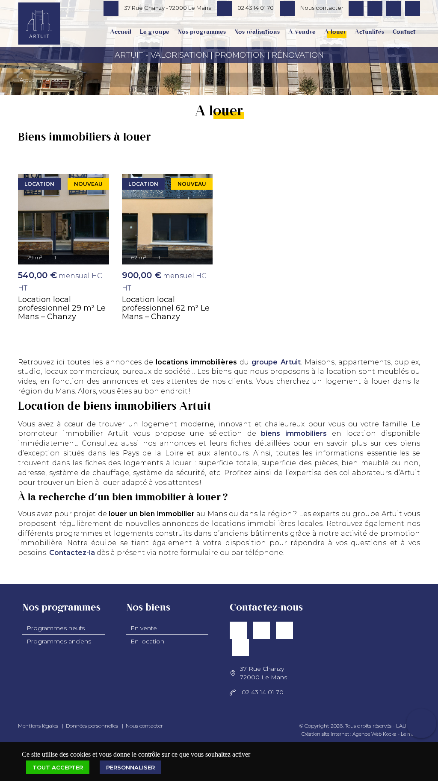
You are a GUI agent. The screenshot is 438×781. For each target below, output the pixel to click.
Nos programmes (202, 32)
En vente (143, 628)
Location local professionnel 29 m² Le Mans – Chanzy (62, 308)
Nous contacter (144, 725)
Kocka (390, 734)
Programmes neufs (56, 628)
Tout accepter (58, 767)
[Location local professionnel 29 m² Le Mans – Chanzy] (63, 219)
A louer (335, 32)
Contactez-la (72, 553)
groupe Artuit (276, 362)
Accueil (120, 32)
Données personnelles (92, 725)
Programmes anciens (59, 641)
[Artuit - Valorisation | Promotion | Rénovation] (39, 31)
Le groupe (154, 32)
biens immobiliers (294, 433)
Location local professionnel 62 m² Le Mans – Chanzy (166, 308)
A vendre (302, 32)
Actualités (369, 32)
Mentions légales (38, 725)
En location (147, 641)
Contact (404, 32)
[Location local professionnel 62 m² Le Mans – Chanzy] (167, 219)
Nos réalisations (257, 32)
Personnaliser (130, 767)
